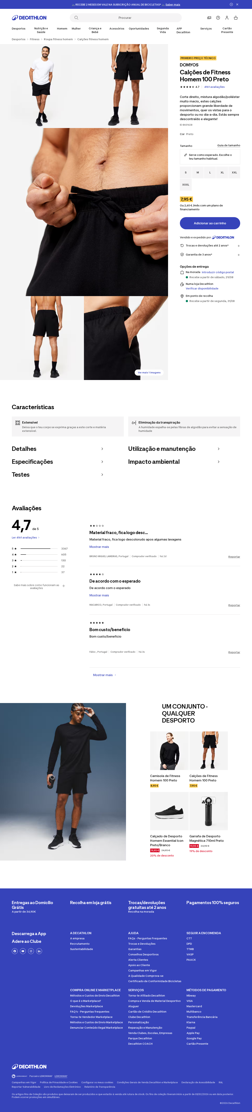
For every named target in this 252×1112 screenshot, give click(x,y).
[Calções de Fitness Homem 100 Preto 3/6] (84, 212)
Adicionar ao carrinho (210, 223)
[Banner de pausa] (231, 4)
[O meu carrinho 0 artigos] (235, 17)
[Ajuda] (218, 17)
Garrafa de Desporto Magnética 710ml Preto (206, 838)
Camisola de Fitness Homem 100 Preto (165, 778)
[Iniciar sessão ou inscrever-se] (226, 17)
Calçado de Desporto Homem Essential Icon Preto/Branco (166, 840)
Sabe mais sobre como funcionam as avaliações (36, 587)
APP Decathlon (183, 30)
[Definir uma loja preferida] (209, 17)
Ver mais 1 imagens (149, 372)
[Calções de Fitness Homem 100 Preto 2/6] (42, 86)
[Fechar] (237, 4)
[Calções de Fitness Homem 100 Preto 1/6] (126, 86)
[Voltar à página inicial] (29, 17)
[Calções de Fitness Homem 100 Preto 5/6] (126, 338)
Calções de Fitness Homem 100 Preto (203, 778)
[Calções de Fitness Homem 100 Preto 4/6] (42, 338)
